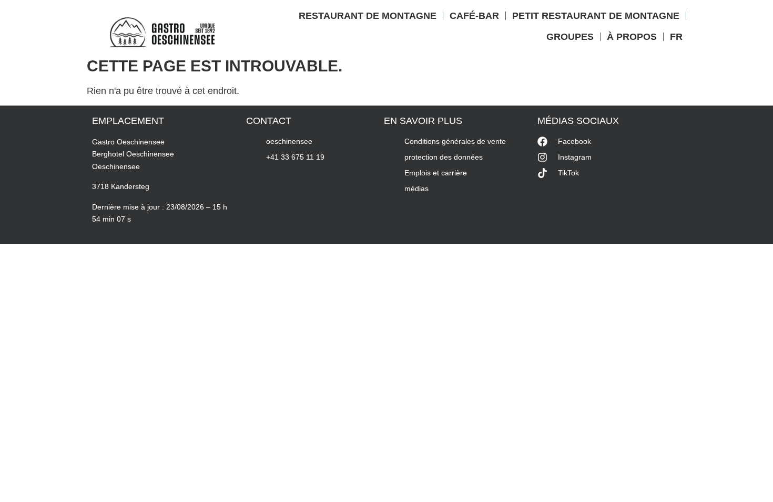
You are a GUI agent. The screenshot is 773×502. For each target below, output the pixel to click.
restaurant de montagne (367, 16)
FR (676, 37)
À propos (632, 37)
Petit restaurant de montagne (595, 16)
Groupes (570, 37)
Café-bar (474, 16)
